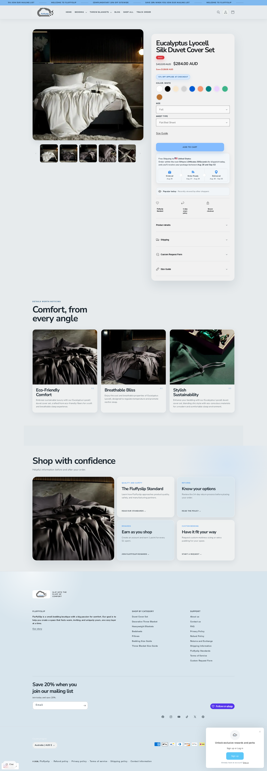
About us (194, 616)
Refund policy (61, 761)
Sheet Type (162, 116)
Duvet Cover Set (140, 616)
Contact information (141, 761)
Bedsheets (137, 631)
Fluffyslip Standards (200, 650)
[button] (80, 12)
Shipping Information (201, 645)
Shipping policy (118, 761)
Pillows (135, 636)
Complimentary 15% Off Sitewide (90, 2)
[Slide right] (140, 153)
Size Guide (162, 133)
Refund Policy (197, 636)
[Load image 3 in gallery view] (88, 153)
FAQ (192, 626)
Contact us (195, 621)
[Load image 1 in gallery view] (49, 153)
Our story (37, 628)
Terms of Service (198, 655)
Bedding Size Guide (142, 641)
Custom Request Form (201, 660)
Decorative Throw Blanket (144, 621)
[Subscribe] (84, 705)
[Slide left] (35, 153)
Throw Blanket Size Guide (145, 645)
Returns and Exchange (201, 641)
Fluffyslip (45, 761)
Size (158, 103)
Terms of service (98, 761)
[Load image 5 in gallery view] (108, 153)
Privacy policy (79, 761)
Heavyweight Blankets (143, 626)
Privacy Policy (197, 631)
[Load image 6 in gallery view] (127, 153)
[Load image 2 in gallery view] (68, 153)
